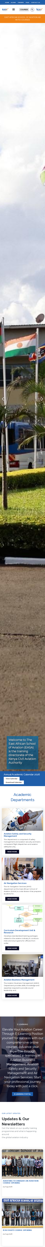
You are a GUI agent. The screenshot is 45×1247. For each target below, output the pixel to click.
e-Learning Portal (22, 1094)
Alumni (13, 2)
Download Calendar (14, 782)
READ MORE (12, 852)
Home (7, 2)
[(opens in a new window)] (39, 9)
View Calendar (12, 779)
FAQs (27, 2)
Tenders (21, 2)
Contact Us (35, 2)
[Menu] (13, 10)
